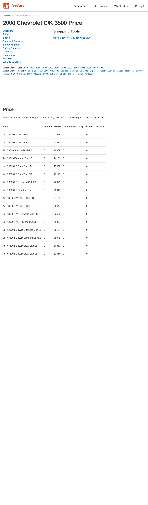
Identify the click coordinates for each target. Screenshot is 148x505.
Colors (6, 51)
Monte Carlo (139, 71)
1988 (101, 68)
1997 (44, 68)
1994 (63, 68)
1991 (82, 68)
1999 (31, 68)
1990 (89, 68)
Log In (141, 6)
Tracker (79, 74)
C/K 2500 (44, 71)
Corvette (84, 71)
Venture (88, 74)
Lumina (111, 71)
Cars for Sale (81, 6)
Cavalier (74, 71)
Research (100, 6)
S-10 (13, 74)
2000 (25, 68)
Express (94, 71)
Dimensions (9, 55)
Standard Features (13, 41)
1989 (95, 68)
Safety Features (11, 48)
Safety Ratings (11, 44)
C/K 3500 (54, 71)
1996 (51, 68)
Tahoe (71, 74)
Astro (27, 71)
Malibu (120, 71)
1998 (38, 68)
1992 (76, 68)
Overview (8, 31)
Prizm (6, 74)
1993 (70, 68)
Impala (102, 71)
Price (6, 34)
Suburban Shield (58, 74)
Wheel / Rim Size (12, 62)
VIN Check (119, 6)
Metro (128, 71)
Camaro (64, 71)
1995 (57, 68)
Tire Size (7, 58)
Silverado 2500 (40, 74)
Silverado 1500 (24, 74)
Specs (6, 38)
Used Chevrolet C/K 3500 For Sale (71, 38)
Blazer (35, 71)
